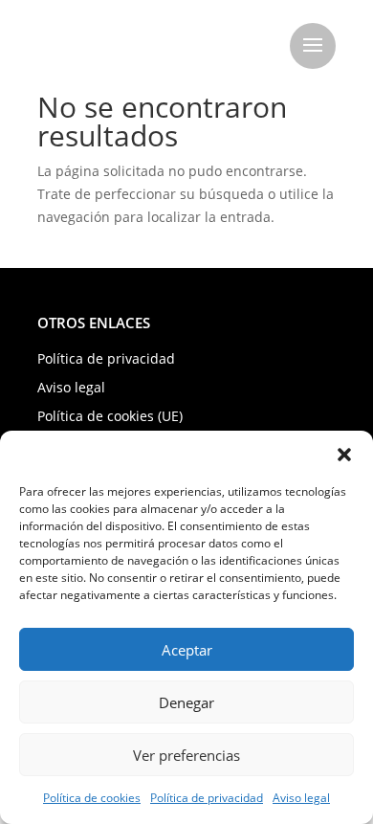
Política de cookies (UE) (110, 417)
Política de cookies (92, 798)
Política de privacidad (206, 798)
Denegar (186, 702)
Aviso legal (301, 798)
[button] (344, 454)
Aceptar (187, 649)
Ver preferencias (186, 755)
